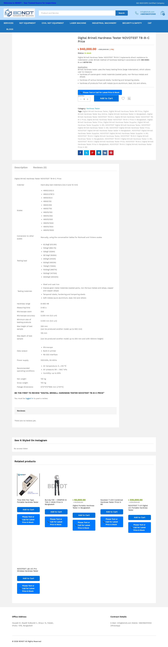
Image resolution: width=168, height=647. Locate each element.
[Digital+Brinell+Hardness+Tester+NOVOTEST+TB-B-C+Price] (86, 152)
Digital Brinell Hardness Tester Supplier (120, 122)
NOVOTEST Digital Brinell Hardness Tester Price (130, 128)
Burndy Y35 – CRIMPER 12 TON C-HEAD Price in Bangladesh (56, 502)
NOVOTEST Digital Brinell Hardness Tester (122, 125)
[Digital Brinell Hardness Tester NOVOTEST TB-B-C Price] (80, 152)
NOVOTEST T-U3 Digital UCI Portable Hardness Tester (138, 508)
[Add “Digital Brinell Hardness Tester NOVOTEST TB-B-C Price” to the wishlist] (123, 98)
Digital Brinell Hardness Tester (95, 111)
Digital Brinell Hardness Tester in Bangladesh (127, 114)
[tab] (22, 168)
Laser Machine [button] (78, 23)
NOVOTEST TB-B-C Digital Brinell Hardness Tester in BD (128, 139)
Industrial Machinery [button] (104, 23)
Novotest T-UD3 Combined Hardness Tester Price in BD (111, 502)
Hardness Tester (93, 108)
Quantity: (81, 95)
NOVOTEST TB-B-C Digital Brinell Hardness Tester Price (101, 142)
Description (21, 167)
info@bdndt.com (147, 12)
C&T (150, 23)
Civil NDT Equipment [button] (53, 23)
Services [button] (8, 23)
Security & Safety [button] (132, 23)
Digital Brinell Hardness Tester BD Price (125, 111)
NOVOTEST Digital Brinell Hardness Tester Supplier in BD (124, 133)
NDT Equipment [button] (27, 23)
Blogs (9, 29)
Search (122, 13)
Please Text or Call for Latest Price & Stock (99, 92)
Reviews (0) (40, 167)
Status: (81, 53)
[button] (129, 98)
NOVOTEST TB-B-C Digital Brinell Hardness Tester (99, 136)
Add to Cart (106, 98)
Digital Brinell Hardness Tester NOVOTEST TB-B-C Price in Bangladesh (116, 120)
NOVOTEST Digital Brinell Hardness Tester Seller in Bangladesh (104, 130)
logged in (29, 398)
